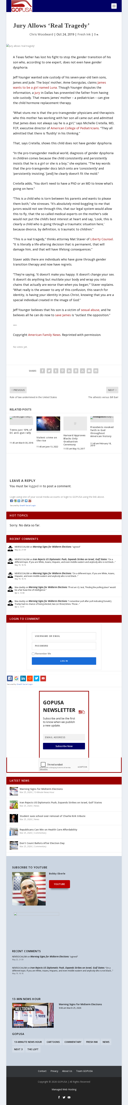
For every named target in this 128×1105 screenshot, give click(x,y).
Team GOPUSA (84, 1071)
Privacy (54, 1071)
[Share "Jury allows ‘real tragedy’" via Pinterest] (62, 370)
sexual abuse (90, 310)
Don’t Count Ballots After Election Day (42, 843)
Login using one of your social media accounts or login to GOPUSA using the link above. (57, 496)
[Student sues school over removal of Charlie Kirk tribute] (14, 818)
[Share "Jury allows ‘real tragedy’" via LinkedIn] (69, 370)
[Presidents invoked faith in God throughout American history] (102, 417)
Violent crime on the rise (46, 439)
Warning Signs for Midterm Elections (52, 546)
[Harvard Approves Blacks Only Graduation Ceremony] (75, 423)
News (36, 805)
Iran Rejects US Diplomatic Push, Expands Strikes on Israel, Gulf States (70, 559)
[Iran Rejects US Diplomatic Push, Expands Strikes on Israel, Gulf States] (14, 805)
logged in (35, 486)
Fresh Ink (84, 34)
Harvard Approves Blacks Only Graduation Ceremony (75, 440)
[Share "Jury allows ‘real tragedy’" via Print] (95, 370)
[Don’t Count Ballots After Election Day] (14, 845)
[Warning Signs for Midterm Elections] (14, 791)
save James (63, 315)
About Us (67, 1071)
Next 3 (18, 1049)
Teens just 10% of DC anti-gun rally (21, 431)
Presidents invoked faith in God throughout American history (102, 432)
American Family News (44, 335)
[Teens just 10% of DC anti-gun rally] (21, 417)
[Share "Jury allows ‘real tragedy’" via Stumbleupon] (82, 370)
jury (37, 93)
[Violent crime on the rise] (48, 423)
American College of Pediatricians (75, 128)
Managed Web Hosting (64, 1089)
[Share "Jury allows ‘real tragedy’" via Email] (89, 370)
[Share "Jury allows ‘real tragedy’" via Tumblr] (55, 370)
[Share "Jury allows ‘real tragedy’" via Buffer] (75, 370)
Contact (42, 1071)
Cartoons (53, 1041)
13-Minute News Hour (44, 792)
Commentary (40, 832)
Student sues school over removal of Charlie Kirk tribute (52, 816)
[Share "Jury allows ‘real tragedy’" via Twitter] (49, 370)
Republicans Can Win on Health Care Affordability (48, 829)
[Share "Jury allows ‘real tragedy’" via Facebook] (42, 370)
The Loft (32, 1049)
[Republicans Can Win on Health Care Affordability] (14, 832)
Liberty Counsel (101, 239)
